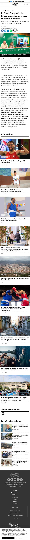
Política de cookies (22, 531)
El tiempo (15, 503)
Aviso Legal (15, 507)
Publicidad (15, 518)
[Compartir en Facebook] (2, 30)
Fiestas (4, 186)
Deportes (4, 157)
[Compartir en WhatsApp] (11, 30)
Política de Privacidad (14, 513)
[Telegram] (21, 479)
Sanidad (4, 393)
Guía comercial (15, 492)
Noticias (15, 490)
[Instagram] (18, 479)
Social (4, 244)
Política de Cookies (15, 510)
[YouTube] (15, 479)
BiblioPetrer (15, 497)
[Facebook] (8, 479)
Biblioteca (15, 495)
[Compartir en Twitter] (5, 30)
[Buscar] (27, 4)
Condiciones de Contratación (15, 515)
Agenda (15, 501)
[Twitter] (11, 479)
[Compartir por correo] (13, 30)
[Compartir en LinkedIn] (8, 30)
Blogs (15, 499)
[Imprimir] (16, 30)
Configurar (19, 538)
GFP (3, 413)
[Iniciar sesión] (24, 4)
